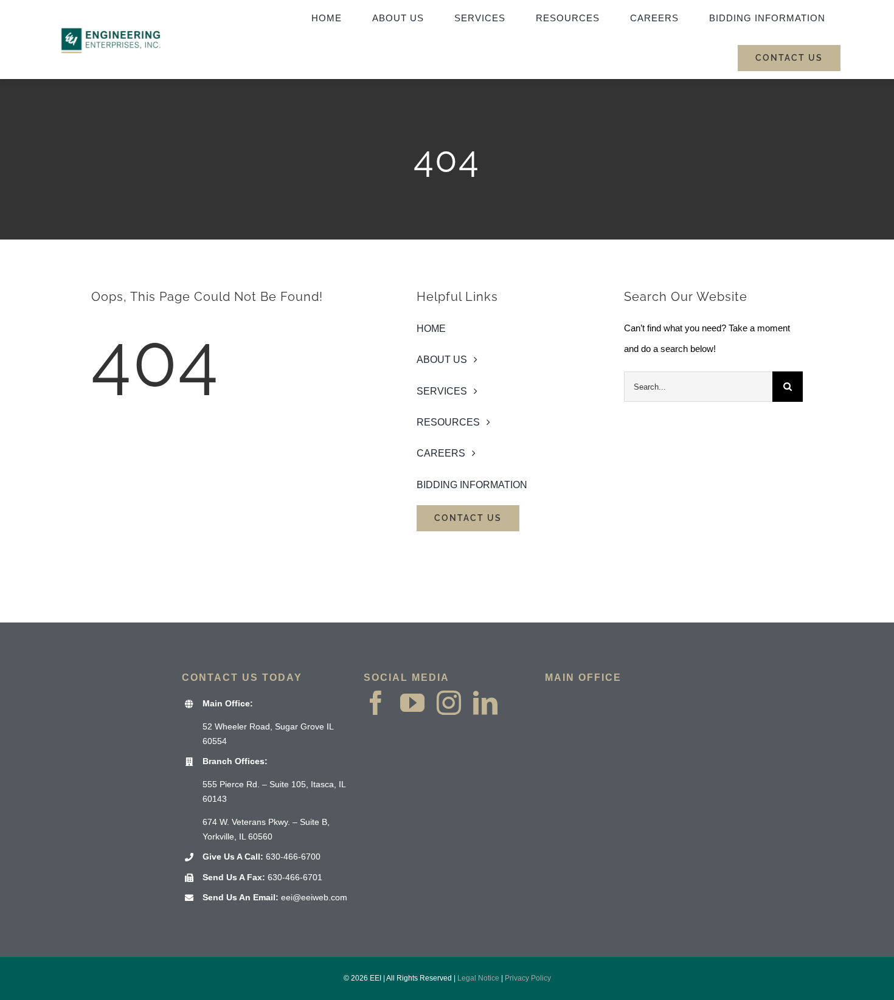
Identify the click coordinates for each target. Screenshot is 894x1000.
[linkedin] (485, 703)
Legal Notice (478, 978)
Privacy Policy (528, 978)
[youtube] (412, 703)
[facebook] (376, 703)
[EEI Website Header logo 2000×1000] (111, 15)
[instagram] (449, 703)
